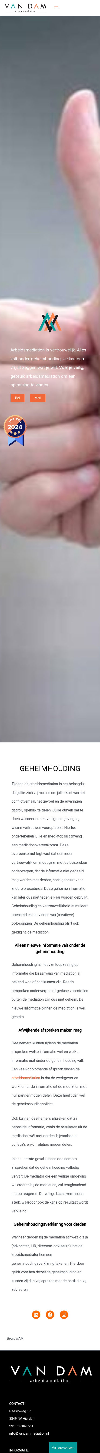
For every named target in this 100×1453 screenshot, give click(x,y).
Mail (38, 398)
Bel (17, 398)
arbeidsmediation (26, 1078)
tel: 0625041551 (21, 1426)
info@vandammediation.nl (29, 1433)
